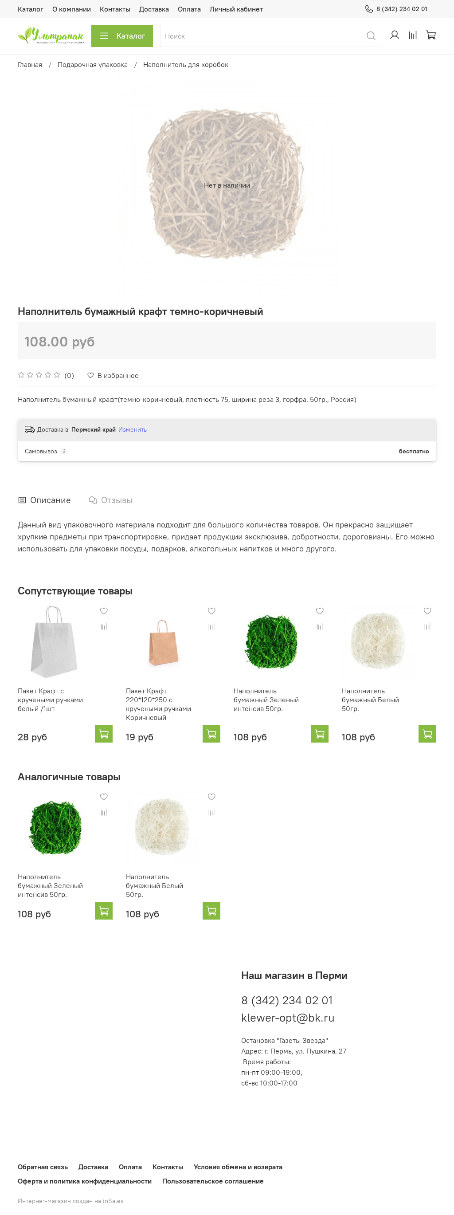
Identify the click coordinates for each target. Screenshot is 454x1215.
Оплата (189, 8)
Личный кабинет (236, 8)
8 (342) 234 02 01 (401, 9)
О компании (71, 8)
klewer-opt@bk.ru (288, 1017)
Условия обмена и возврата (238, 1166)
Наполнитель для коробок (185, 64)
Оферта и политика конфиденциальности (85, 1180)
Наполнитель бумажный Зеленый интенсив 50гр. (266, 699)
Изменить (132, 429)
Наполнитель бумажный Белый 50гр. (370, 699)
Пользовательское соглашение (213, 1180)
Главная (30, 64)
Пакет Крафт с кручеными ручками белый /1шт (50, 699)
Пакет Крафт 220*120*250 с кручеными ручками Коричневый (158, 703)
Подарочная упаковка (93, 64)
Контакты (115, 8)
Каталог (30, 8)
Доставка (154, 8)
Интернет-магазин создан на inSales (71, 1201)
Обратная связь (43, 1166)
